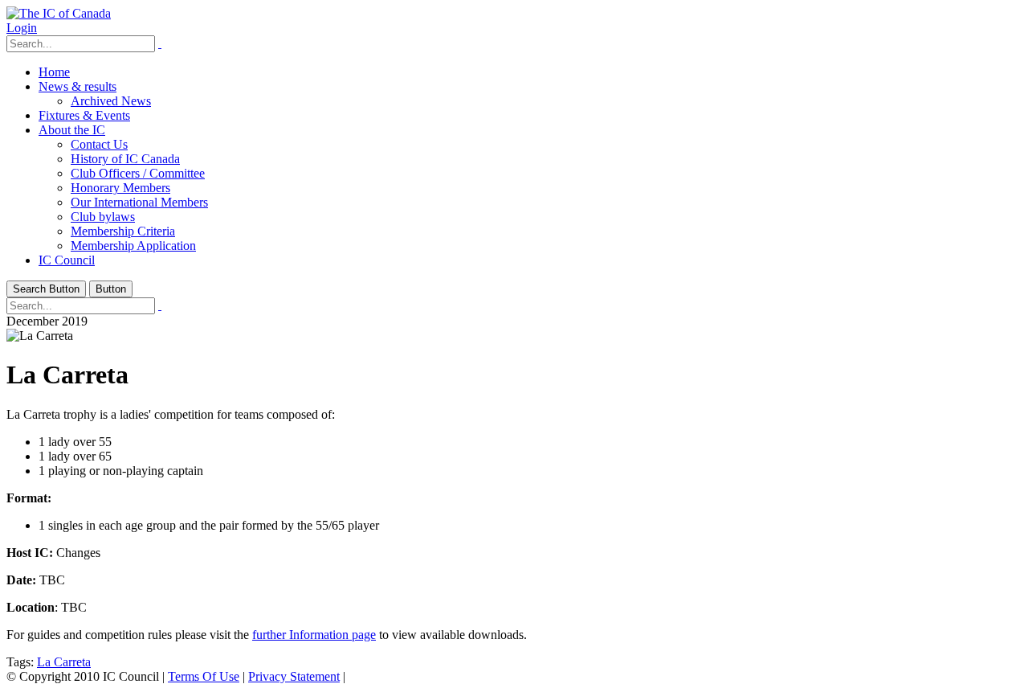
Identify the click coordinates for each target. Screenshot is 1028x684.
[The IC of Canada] (58, 13)
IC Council (67, 260)
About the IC (72, 130)
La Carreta (64, 662)
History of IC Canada (125, 159)
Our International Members (139, 202)
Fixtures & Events (84, 115)
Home (54, 72)
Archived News (111, 101)
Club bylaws (103, 216)
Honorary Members (120, 188)
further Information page (314, 634)
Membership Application (133, 245)
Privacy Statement (294, 676)
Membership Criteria (123, 231)
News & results (77, 86)
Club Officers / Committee (138, 173)
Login (21, 28)
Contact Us (99, 144)
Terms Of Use (203, 676)
